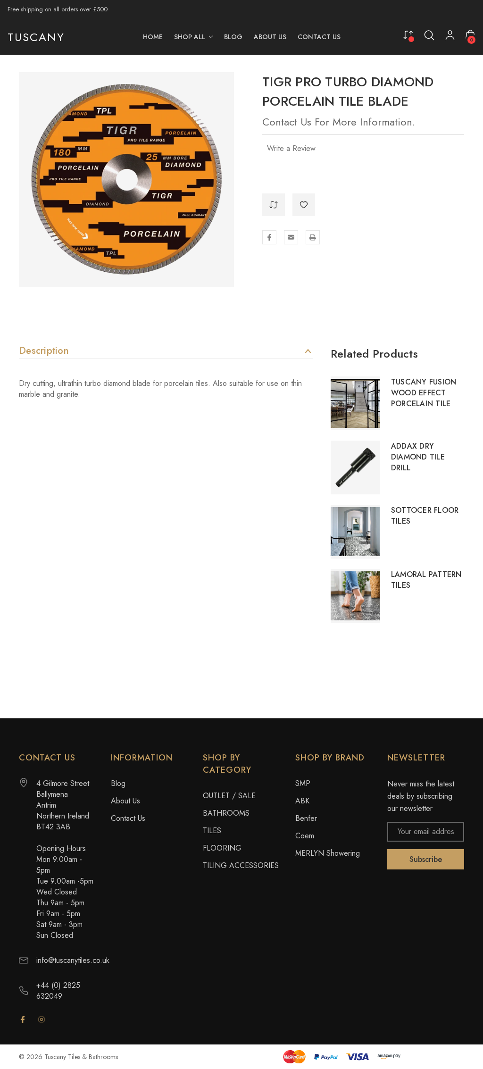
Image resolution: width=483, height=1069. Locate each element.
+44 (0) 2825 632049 (58, 991)
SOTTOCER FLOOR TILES (425, 515)
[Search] (429, 35)
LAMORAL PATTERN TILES (426, 580)
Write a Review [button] (291, 148)
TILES (212, 830)
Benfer (306, 818)
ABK (302, 800)
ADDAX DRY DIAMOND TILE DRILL (418, 457)
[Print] (313, 237)
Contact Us (128, 818)
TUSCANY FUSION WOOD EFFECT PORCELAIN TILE (424, 392)
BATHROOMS (226, 813)
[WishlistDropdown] (303, 204)
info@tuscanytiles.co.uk (72, 960)
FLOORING (222, 848)
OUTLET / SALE (229, 795)
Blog (118, 783)
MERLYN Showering (327, 853)
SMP (302, 783)
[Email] (291, 237)
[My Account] (450, 37)
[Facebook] (269, 237)
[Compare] (408, 35)
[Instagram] (41, 1019)
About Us (125, 800)
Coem (304, 835)
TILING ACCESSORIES (241, 865)
